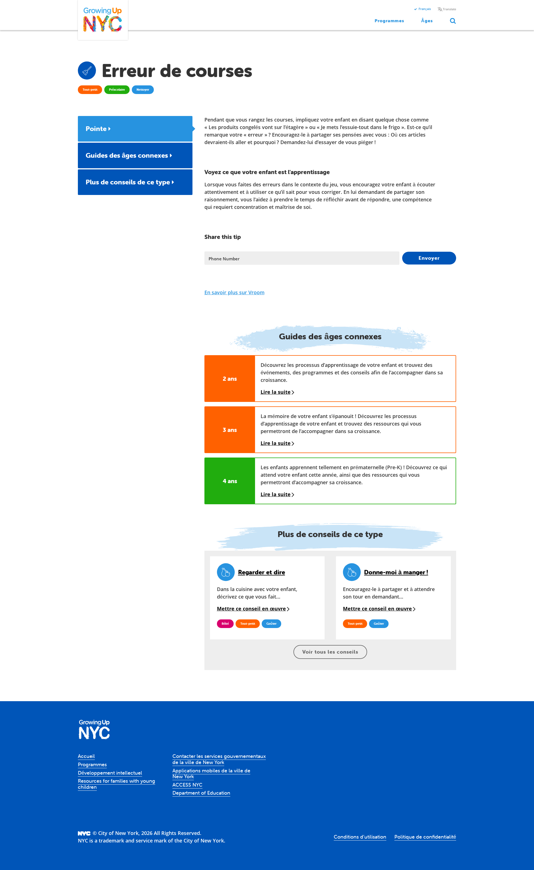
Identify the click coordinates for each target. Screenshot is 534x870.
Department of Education (201, 793)
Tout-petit (90, 90)
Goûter (271, 624)
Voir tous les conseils (330, 652)
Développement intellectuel (110, 773)
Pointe (96, 129)
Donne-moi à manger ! (396, 572)
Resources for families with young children (116, 784)
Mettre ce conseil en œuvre (251, 608)
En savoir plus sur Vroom (234, 292)
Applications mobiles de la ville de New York (211, 773)
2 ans (230, 378)
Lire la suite (276, 392)
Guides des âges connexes (127, 155)
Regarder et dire (261, 572)
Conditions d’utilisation (360, 837)
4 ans (230, 481)
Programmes (389, 20)
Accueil (86, 756)
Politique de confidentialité (425, 837)
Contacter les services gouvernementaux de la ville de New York (219, 759)
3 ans (230, 429)
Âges (427, 20)
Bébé (225, 624)
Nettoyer (143, 90)
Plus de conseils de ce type (128, 182)
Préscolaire (117, 90)
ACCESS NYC (187, 785)
